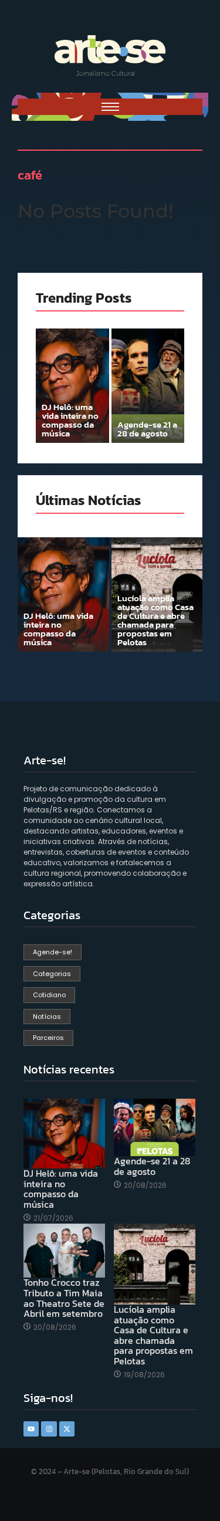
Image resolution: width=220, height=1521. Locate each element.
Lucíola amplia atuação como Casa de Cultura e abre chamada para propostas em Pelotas (155, 620)
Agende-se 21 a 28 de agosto (147, 429)
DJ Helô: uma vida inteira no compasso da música (70, 420)
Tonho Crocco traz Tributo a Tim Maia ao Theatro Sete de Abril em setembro (63, 1298)
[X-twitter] (67, 1429)
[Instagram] (48, 1429)
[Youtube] (31, 1429)
